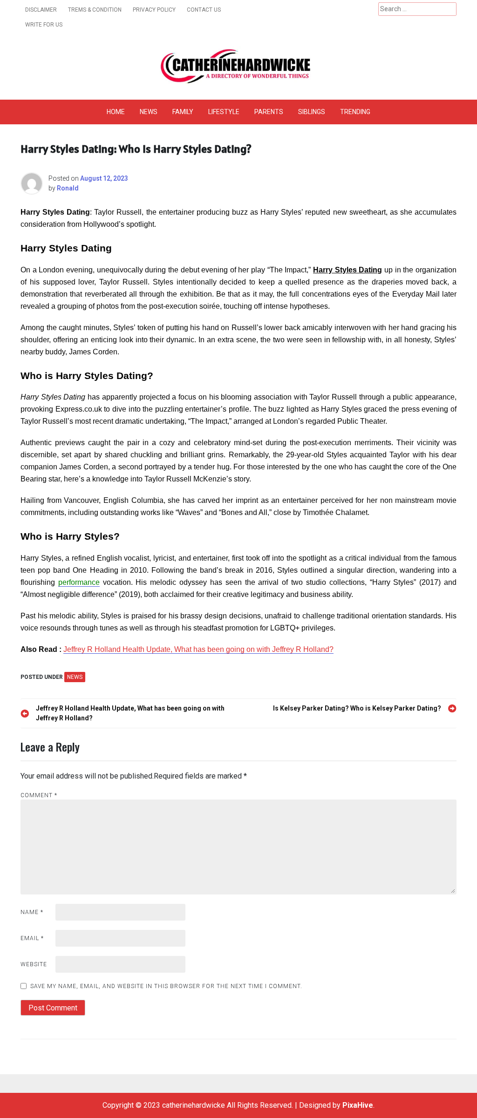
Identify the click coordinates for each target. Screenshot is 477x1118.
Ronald (68, 188)
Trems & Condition (95, 10)
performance (79, 582)
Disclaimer (41, 10)
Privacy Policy (154, 10)
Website (33, 964)
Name (31, 912)
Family (182, 111)
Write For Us (43, 24)
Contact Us (204, 10)
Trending (355, 111)
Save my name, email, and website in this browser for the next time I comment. (166, 986)
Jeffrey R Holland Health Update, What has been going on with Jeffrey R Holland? (198, 649)
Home (116, 111)
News (148, 111)
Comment (38, 795)
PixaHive (357, 1105)
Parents (268, 111)
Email (32, 938)
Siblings (311, 111)
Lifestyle (223, 111)
